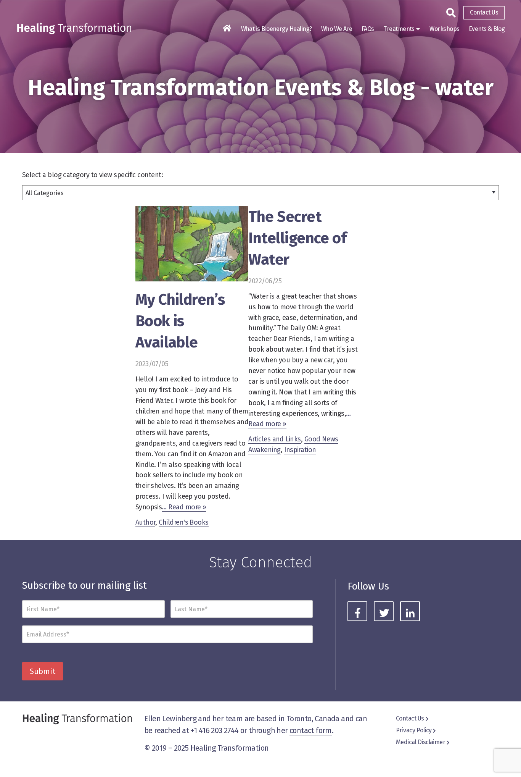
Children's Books (183, 522)
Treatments (399, 28)
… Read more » (184, 507)
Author (145, 522)
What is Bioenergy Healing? (276, 28)
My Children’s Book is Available (180, 321)
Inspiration (300, 450)
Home (227, 28)
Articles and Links (274, 439)
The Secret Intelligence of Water (297, 238)
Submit (42, 671)
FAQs (368, 28)
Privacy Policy (413, 730)
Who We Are (336, 28)
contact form (310, 730)
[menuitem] (484, 12)
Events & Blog (487, 28)
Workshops (444, 28)
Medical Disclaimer (420, 742)
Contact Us (484, 12)
